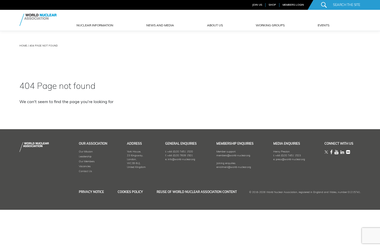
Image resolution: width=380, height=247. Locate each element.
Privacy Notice (91, 192)
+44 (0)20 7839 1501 (180, 155)
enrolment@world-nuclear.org (233, 167)
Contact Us (85, 171)
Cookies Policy (130, 192)
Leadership (85, 156)
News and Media (160, 25)
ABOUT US (215, 25)
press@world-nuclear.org (290, 159)
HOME (23, 45)
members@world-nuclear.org (233, 155)
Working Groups (270, 25)
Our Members (87, 161)
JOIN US (257, 5)
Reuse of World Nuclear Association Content (197, 192)
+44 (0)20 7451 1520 (180, 151)
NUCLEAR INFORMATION (95, 25)
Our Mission (86, 151)
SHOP (272, 5)
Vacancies (85, 166)
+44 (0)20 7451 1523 (288, 155)
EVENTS (323, 25)
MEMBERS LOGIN (293, 5)
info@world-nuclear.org (181, 159)
